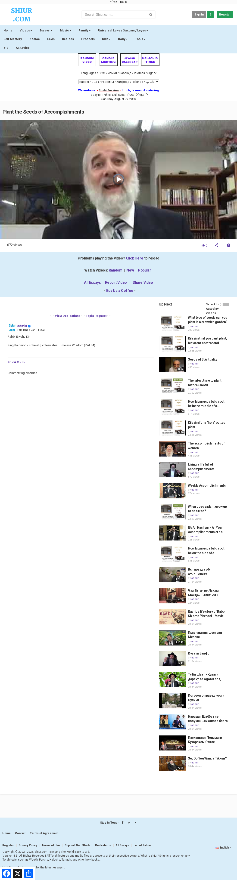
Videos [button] (25, 30)
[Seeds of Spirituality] (172, 364)
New (130, 270)
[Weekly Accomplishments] (172, 490)
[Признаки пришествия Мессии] (172, 637)
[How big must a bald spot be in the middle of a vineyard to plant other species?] (172, 406)
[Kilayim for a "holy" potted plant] (172, 427)
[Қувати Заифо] (172, 658)
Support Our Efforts (77, 845)
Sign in (199, 14)
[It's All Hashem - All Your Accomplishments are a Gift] (172, 532)
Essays (45, 30)
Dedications (103, 845)
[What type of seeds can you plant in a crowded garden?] (172, 322)
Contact (20, 833)
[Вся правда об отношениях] (172, 574)
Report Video (116, 282)
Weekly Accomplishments (207, 485)
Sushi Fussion (109, 90)
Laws (51, 39)
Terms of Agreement (44, 833)
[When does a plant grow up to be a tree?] (172, 511)
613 (5, 47)
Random (115, 270)
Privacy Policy (28, 845)
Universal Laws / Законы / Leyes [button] (122, 30)
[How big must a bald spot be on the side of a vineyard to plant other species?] (172, 553)
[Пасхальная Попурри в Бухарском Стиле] (172, 742)
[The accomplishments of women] (172, 448)
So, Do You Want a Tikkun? (207, 758)
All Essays (92, 282)
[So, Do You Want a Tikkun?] (172, 763)
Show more (16, 362)
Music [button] (64, 30)
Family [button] (83, 30)
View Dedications (67, 316)
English (224, 847)
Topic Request (96, 316)
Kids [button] (105, 39)
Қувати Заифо (198, 653)
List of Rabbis (142, 845)
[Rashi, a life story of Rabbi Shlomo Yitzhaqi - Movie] (172, 616)
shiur (154, 855)
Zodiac (34, 39)
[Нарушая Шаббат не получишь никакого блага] (172, 721)
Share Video (143, 282)
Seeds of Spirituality (202, 359)
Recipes (68, 39)
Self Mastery (12, 39)
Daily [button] (121, 39)
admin (22, 326)
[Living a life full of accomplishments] (172, 469)
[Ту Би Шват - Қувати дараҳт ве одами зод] (172, 679)
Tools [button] (139, 39)
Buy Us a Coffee (119, 290)
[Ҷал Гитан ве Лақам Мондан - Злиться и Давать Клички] (172, 595)
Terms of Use (51, 845)
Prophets (88, 39)
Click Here (134, 258)
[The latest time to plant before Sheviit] (172, 385)
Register (225, 14)
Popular (144, 270)
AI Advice (23, 47)
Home (7, 30)
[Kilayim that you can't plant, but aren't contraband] (172, 343)
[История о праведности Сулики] (172, 700)
